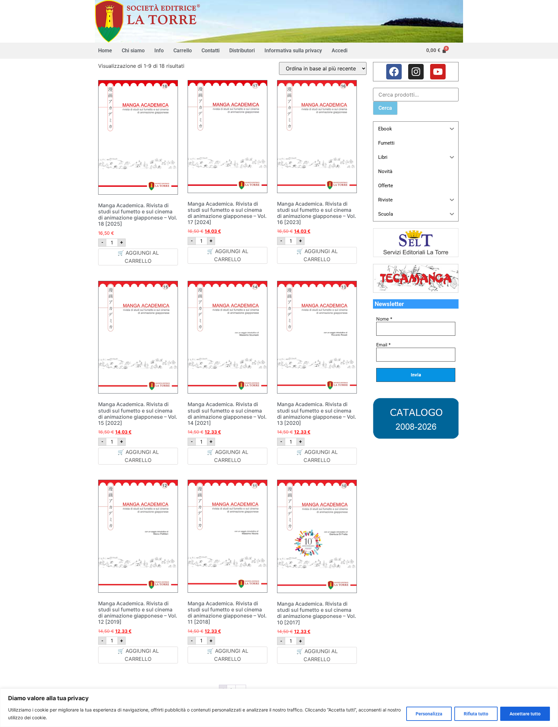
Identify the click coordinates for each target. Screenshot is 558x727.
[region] (279, 708)
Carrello (182, 50)
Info (159, 50)
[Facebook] (394, 71)
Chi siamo (133, 50)
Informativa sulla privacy (293, 50)
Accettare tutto (525, 713)
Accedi (339, 50)
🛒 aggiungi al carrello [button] (138, 257)
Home (105, 50)
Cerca (385, 108)
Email (383, 344)
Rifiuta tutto (476, 713)
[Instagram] (416, 71)
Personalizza (429, 713)
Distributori (242, 50)
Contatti (211, 50)
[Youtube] (438, 71)
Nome (384, 319)
